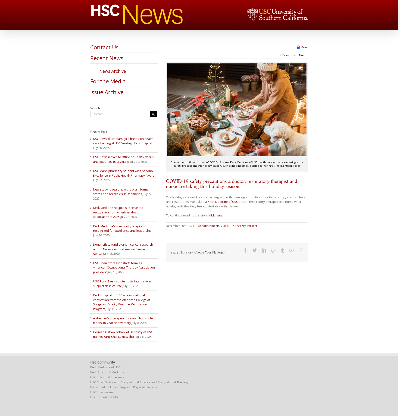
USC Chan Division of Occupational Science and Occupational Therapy (139, 382)
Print (304, 47)
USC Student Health (104, 397)
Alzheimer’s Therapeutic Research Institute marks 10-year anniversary (123, 320)
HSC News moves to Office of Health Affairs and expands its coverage (123, 159)
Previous (288, 55)
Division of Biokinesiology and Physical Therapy (123, 387)
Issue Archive (107, 92)
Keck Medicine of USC (223, 202)
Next (302, 55)
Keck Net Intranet (246, 226)
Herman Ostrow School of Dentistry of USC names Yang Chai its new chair (123, 334)
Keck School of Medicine (107, 372)
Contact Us (104, 47)
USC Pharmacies (101, 392)
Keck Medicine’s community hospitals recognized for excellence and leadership (122, 228)
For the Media (108, 81)
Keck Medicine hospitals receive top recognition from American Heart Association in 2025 (118, 212)
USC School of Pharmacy (107, 377)
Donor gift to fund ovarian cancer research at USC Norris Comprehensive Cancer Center (123, 249)
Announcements (208, 226)
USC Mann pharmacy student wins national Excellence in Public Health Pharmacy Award (124, 173)
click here (215, 215)
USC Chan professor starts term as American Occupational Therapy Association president (124, 267)
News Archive (112, 71)
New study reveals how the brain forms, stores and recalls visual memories (121, 191)
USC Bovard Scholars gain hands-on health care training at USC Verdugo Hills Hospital (123, 141)
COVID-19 (227, 226)
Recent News (106, 58)
